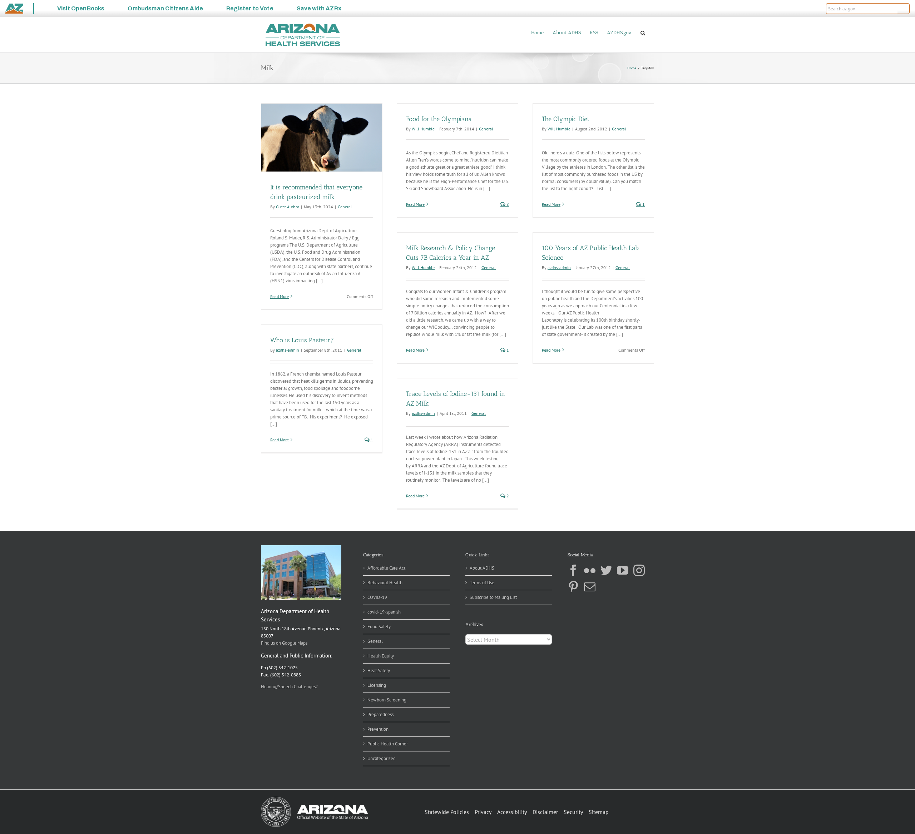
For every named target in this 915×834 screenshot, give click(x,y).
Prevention (378, 729)
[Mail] (589, 586)
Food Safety (379, 627)
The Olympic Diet (565, 119)
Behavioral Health (384, 583)
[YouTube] (622, 570)
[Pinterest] (573, 586)
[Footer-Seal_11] (314, 799)
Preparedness (380, 714)
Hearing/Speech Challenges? (289, 687)
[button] (903, 8)
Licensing (376, 685)
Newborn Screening (386, 700)
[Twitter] (606, 570)
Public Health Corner (387, 744)
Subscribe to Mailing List (493, 597)
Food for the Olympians (438, 119)
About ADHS (482, 568)
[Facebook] (573, 570)
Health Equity (380, 656)
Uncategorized (381, 758)
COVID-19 (377, 597)
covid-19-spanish (384, 612)
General (345, 206)
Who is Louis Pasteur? (302, 340)
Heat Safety (378, 670)
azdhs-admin (559, 267)
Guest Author (287, 206)
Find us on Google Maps (284, 643)
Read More (279, 296)
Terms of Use (482, 583)
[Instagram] (639, 570)
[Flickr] (589, 570)
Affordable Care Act (386, 568)
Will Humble (423, 128)
